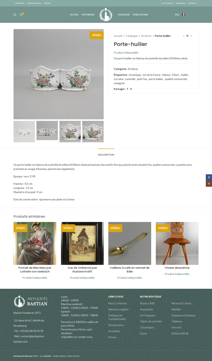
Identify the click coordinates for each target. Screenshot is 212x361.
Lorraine (119, 79)
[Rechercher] (15, 15)
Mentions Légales (118, 309)
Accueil (118, 35)
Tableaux (176, 321)
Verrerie (176, 327)
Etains (143, 333)
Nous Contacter (117, 303)
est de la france (151, 74)
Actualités (114, 331)
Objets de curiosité (151, 321)
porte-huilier (156, 79)
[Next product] (191, 36)
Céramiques (147, 327)
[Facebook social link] (127, 89)
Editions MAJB (179, 333)
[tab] (106, 153)
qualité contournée (176, 79)
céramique (135, 74)
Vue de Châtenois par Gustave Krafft (82, 269)
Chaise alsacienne (177, 268)
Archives (146, 35)
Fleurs (175, 74)
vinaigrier (119, 83)
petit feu (142, 79)
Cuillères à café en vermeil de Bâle (129, 269)
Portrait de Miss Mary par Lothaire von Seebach (34, 269)
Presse (112, 337)
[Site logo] (106, 14)
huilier (184, 74)
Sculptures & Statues (183, 315)
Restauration (116, 325)
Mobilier (176, 309)
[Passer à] (184, 15)
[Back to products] (187, 36)
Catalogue (132, 35)
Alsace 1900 (147, 303)
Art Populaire (148, 315)
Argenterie (146, 309)
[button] (17, 131)
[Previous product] (184, 36)
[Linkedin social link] (131, 89)
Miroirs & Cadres (181, 303)
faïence (166, 74)
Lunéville (130, 79)
